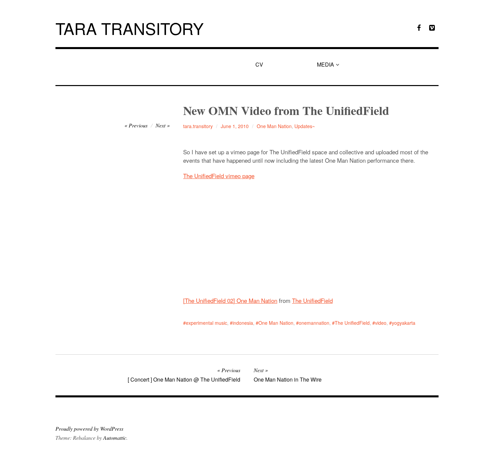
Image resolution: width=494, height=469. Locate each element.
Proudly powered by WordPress (89, 428)
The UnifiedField (312, 300)
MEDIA (325, 64)
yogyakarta (403, 322)
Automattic (114, 437)
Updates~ (304, 126)
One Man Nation (274, 126)
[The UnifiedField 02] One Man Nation (230, 300)
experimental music (206, 322)
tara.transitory (198, 126)
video (380, 322)
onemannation (314, 322)
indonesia (243, 322)
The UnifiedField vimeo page (218, 175)
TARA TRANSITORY (129, 28)
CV (259, 64)
